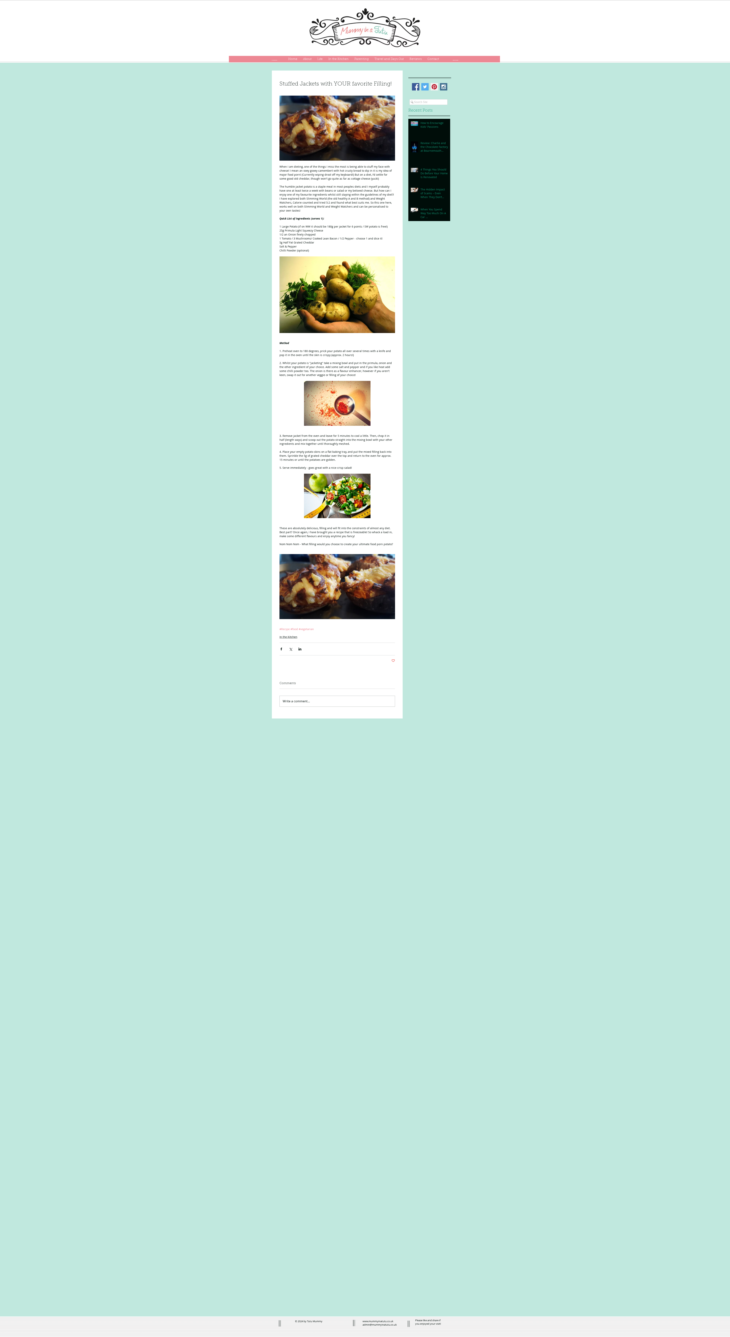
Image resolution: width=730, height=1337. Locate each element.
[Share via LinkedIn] (300, 649)
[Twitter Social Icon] (425, 86)
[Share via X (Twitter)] (290, 649)
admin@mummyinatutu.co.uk (380, 1324)
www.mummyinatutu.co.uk (378, 1321)
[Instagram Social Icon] (443, 86)
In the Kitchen (288, 637)
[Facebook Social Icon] (415, 86)
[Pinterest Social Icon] (434, 86)
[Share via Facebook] (281, 649)
